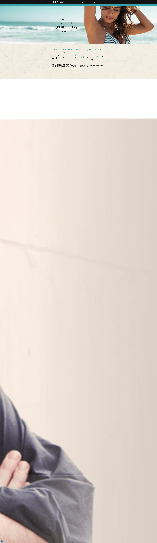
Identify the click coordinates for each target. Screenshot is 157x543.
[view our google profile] (88, 5)
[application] (79, 2)
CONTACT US (65, 31)
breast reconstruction (92, 55)
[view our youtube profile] (90, 5)
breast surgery (62, 55)
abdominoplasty (95, 56)
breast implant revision (94, 53)
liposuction (82, 57)
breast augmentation (99, 52)
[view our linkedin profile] (91, 5)
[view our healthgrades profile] (93, 5)
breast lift (81, 53)
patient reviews (82, 63)
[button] (65, 31)
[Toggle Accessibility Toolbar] (2, 541)
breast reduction (87, 53)
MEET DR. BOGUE (82, 350)
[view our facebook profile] (87, 5)
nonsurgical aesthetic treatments (63, 56)
